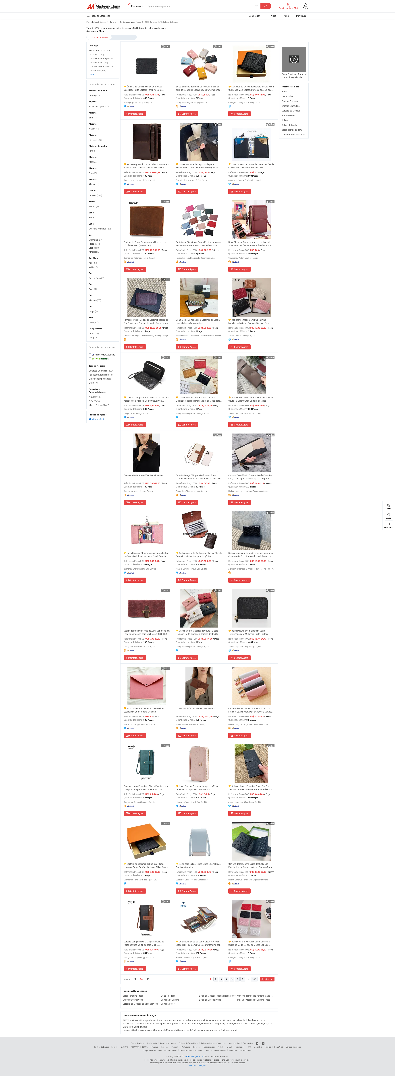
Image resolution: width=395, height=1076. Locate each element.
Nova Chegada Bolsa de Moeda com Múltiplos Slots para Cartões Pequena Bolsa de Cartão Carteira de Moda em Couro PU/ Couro (250, 244)
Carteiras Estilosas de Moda (295, 134)
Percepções (248, 1043)
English (114, 1047)
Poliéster (95, 139)
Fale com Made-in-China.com (213, 1043)
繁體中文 (135, 1047)
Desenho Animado (100, 228)
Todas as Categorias (100, 15)
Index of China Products (216, 1050)
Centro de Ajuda (137, 1043)
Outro (91, 74)
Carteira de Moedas (291, 110)
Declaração (152, 1043)
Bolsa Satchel (99, 62)
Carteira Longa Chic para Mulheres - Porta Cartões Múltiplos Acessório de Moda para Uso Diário (198, 477)
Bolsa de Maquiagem (292, 129)
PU (93, 162)
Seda (93, 173)
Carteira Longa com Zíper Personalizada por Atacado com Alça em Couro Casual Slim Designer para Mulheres (146, 399)
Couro (94, 95)
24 (134, 979)
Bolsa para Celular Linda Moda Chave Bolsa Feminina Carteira (198, 865)
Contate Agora (136, 113)
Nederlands (239, 1047)
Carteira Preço (168, 1003)
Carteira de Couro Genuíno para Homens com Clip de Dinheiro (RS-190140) (145, 244)
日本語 (145, 1047)
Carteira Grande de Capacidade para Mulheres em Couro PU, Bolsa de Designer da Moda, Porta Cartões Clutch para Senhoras (197, 166)
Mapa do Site (234, 1043)
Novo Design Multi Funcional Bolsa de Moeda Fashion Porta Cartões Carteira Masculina (147, 166)
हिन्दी (249, 1047)
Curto (94, 333)
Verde (93, 266)
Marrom (95, 300)
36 (141, 979)
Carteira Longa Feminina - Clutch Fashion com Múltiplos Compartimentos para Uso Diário (146, 788)
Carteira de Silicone (170, 999)
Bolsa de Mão (288, 115)
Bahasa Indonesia (293, 1047)
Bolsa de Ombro (101, 58)
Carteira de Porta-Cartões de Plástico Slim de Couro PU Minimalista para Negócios (199, 554)
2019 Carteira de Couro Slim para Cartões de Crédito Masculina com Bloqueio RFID (251, 166)
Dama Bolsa (287, 96)
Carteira (97, 54)
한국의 (220, 1047)
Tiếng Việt (278, 1047)
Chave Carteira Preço (133, 999)
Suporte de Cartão (102, 66)
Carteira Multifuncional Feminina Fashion (143, 475)
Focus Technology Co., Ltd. (193, 1056)
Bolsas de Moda (289, 125)
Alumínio (94, 184)
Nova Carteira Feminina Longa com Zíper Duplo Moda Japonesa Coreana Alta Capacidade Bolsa (197, 788)
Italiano (196, 1047)
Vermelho (95, 239)
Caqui (93, 311)
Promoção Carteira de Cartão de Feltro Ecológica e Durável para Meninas (144, 710)
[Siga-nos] (263, 1043)
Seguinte (266, 979)
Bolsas (285, 120)
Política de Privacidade (188, 1043)
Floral (93, 217)
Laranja (94, 322)
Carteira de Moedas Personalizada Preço (255, 995)
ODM (95, 397)
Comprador (254, 15)
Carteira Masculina (291, 105)
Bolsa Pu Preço (168, 995)
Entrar (306, 8)
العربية (229, 1047)
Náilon (94, 128)
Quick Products (170, 1050)
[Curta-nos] (257, 1043)
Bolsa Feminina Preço (133, 995)
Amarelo (94, 251)
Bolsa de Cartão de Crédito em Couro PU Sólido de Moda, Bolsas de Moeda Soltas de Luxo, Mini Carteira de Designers (249, 943)
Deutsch (174, 1047)
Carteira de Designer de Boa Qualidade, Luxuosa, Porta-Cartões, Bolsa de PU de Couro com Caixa (146, 865)
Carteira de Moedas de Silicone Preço (140, 1003)
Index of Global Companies (240, 1050)
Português (185, 1047)
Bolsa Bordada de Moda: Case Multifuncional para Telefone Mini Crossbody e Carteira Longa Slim (198, 88)
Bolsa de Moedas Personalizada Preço (217, 995)
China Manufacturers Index (191, 1050)
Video (166, 46)
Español (164, 1047)
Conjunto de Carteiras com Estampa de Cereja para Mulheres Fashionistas (198, 321)
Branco (94, 247)
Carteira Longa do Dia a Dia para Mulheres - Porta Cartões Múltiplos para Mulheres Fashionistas (144, 943)
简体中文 (124, 1047)
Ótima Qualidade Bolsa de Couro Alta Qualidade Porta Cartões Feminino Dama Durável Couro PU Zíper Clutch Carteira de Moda (146, 88)
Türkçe (268, 1047)
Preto (94, 243)
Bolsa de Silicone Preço (210, 999)
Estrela (94, 206)
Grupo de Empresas (100, 378)
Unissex (95, 195)
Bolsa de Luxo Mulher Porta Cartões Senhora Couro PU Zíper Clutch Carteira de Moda (251, 399)
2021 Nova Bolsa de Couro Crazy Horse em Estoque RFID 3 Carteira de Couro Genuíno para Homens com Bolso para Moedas (198, 943)
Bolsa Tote (98, 70)
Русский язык (208, 1047)
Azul (93, 262)
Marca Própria (99, 405)
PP (92, 150)
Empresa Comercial (101, 370)
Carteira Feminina (290, 101)
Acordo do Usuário (168, 1043)
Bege (93, 289)
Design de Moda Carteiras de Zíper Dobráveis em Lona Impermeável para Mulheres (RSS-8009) (147, 632)
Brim (93, 117)
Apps (286, 15)
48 (148, 979)
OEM (94, 401)
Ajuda (273, 15)
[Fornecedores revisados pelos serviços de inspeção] (102, 354)
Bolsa (284, 91)
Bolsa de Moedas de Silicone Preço (253, 999)
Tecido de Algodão (99, 106)
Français (154, 1047)
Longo (94, 337)
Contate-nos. (97, 418)
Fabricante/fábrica (101, 374)
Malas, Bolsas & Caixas (100, 50)
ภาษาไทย (258, 1047)
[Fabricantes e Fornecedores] (103, 6)
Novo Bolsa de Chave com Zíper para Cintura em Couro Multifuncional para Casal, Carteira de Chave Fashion (146, 554)
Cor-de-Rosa (97, 278)
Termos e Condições (197, 1065)
